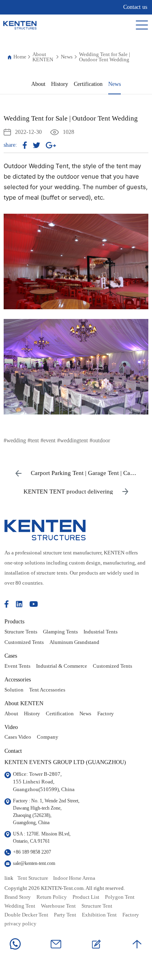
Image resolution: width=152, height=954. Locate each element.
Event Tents (17, 666)
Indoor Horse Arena (74, 878)
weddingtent (74, 440)
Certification (88, 84)
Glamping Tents (60, 632)
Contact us (135, 7)
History (59, 84)
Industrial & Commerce (61, 666)
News (67, 56)
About (38, 84)
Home (19, 56)
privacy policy (20, 924)
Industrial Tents (100, 632)
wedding (16, 440)
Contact (13, 751)
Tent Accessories (47, 690)
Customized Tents (24, 642)
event (49, 440)
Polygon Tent (120, 897)
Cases (10, 655)
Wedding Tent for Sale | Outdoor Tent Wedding (104, 57)
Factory (105, 714)
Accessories (17, 679)
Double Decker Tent (26, 915)
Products (14, 621)
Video (11, 727)
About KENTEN (42, 57)
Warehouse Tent (58, 906)
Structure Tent (96, 906)
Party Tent (65, 915)
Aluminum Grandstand (74, 642)
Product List (86, 897)
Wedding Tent (19, 906)
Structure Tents (20, 632)
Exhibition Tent (99, 915)
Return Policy (51, 897)
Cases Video (17, 737)
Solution (14, 690)
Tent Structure (32, 878)
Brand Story (17, 897)
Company (47, 737)
